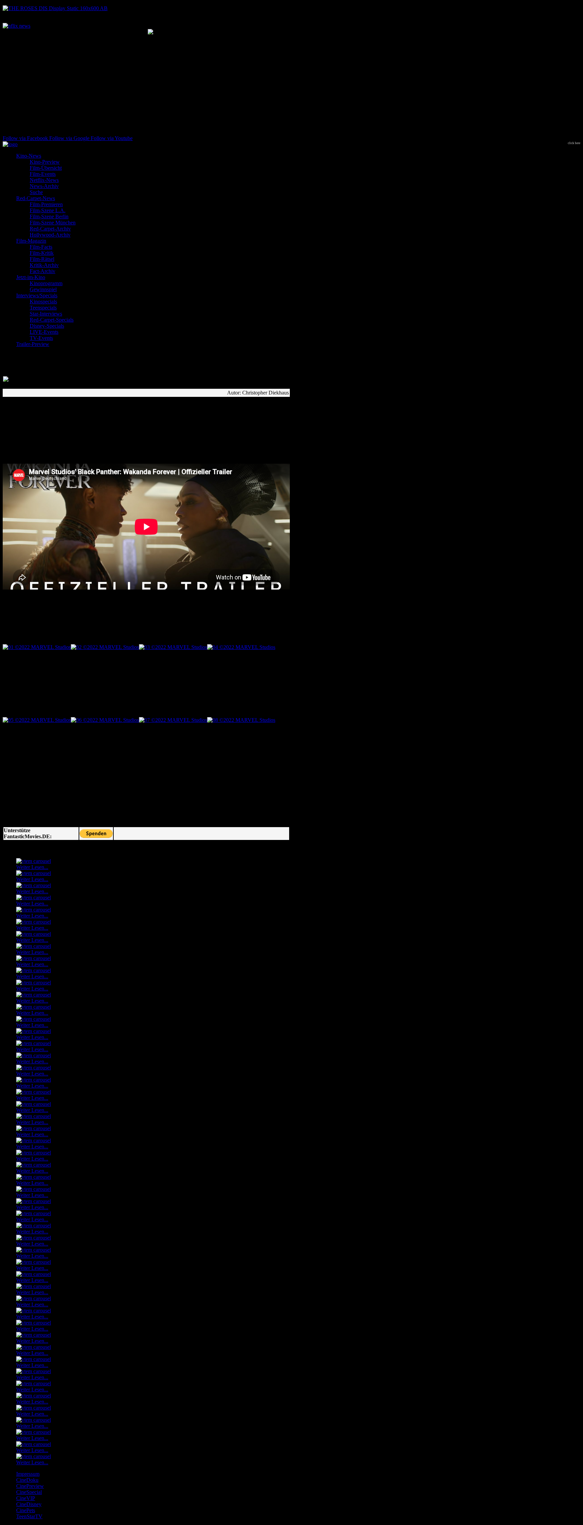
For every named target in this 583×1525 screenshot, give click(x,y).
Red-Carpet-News (35, 198)
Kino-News (28, 156)
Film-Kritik (42, 253)
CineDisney (28, 1504)
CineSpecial (29, 1492)
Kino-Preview (45, 162)
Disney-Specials (47, 326)
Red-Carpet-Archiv (50, 229)
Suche (36, 192)
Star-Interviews (46, 314)
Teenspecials (43, 307)
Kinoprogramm (46, 283)
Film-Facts (41, 247)
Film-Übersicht (46, 168)
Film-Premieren (46, 204)
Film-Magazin (31, 241)
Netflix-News (44, 180)
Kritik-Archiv (44, 265)
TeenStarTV (29, 1516)
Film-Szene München (53, 222)
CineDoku (27, 1480)
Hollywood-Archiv (50, 235)
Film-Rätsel (42, 259)
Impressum (27, 1474)
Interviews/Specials (36, 295)
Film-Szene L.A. (47, 210)
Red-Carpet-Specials (52, 320)
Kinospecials (43, 301)
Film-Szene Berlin (49, 216)
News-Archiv (44, 186)
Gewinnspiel (43, 289)
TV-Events (41, 338)
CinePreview (30, 1486)
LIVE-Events (44, 332)
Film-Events (43, 174)
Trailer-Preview (32, 344)
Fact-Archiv (42, 271)
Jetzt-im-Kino (30, 277)
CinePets (25, 1510)
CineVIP (25, 1498)
